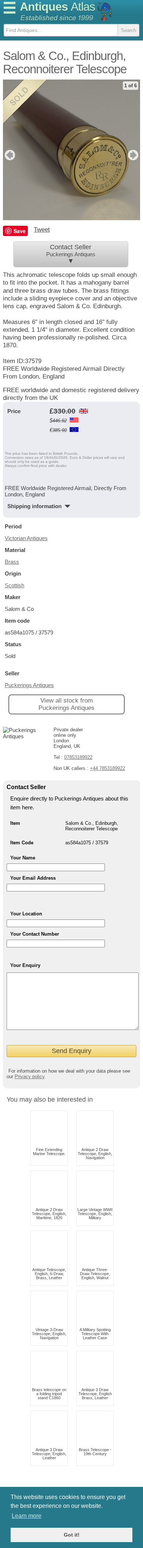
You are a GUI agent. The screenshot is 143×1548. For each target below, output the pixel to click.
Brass (12, 562)
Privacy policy (29, 1076)
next (134, 155)
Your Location (26, 914)
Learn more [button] (26, 1516)
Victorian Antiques (26, 538)
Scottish (14, 585)
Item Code (21, 842)
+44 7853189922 (107, 768)
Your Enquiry (25, 965)
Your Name (22, 858)
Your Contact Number (34, 934)
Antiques (57, 6)
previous (9, 155)
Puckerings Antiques (29, 685)
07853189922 (78, 757)
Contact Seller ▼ (70, 254)
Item (15, 823)
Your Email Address (33, 878)
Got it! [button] (72, 1535)
